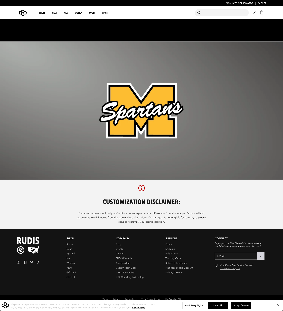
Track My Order (173, 258)
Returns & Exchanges (176, 263)
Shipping (170, 249)
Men (68, 258)
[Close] (277, 304)
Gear (69, 249)
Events (119, 249)
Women (70, 263)
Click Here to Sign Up (230, 268)
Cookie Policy (138, 307)
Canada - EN (175, 299)
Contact (169, 244)
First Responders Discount (179, 267)
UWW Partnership (125, 272)
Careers (120, 253)
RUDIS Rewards (124, 258)
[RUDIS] (27, 13)
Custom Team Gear (126, 267)
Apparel (70, 253)
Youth (69, 267)
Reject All (217, 305)
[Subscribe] (260, 256)
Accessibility (131, 299)
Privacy (116, 299)
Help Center (171, 253)
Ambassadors (123, 263)
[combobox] (222, 12)
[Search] (201, 12)
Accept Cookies (241, 305)
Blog (118, 244)
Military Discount (174, 272)
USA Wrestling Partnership (130, 277)
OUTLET (262, 3)
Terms (105, 299)
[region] (141, 305)
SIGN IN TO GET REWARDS (239, 3)
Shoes (69, 244)
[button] (42, 12)
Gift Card (71, 272)
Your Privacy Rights (151, 299)
